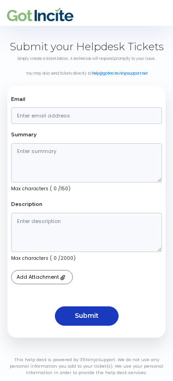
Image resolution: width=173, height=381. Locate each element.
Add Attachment (38, 277)
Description (26, 204)
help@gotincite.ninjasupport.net (120, 73)
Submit (87, 315)
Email (18, 99)
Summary (23, 134)
